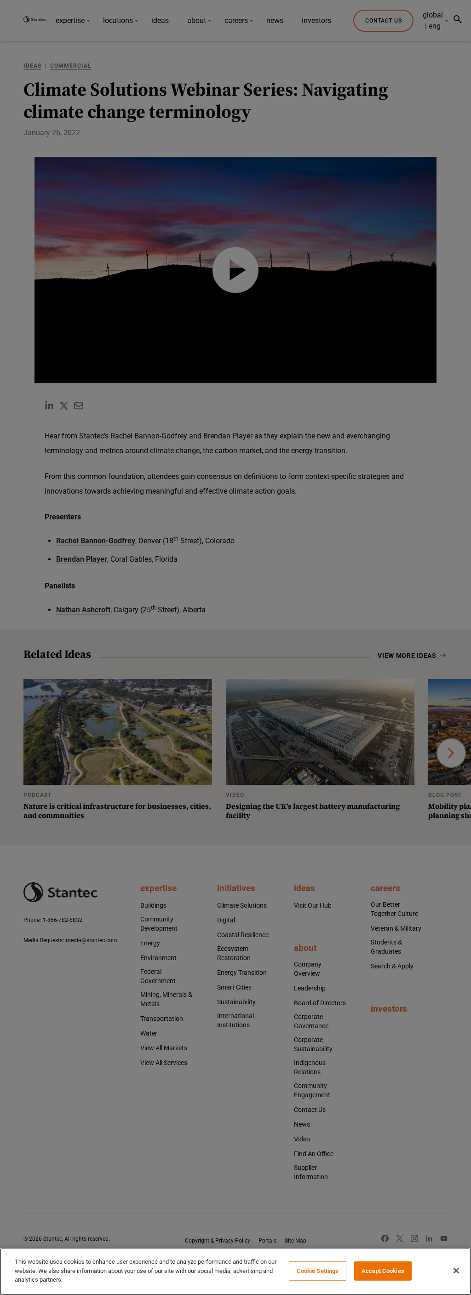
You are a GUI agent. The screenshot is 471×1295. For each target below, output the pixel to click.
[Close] (456, 1270)
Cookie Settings (318, 1270)
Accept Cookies (383, 1270)
